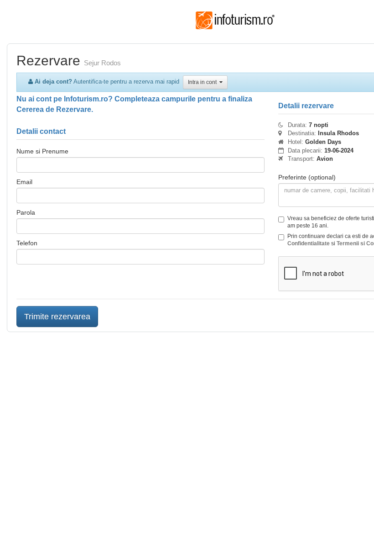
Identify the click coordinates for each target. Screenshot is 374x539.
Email (24, 181)
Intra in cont (203, 82)
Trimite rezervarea (57, 316)
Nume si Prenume (42, 151)
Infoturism (235, 20)
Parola (25, 212)
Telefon (26, 243)
